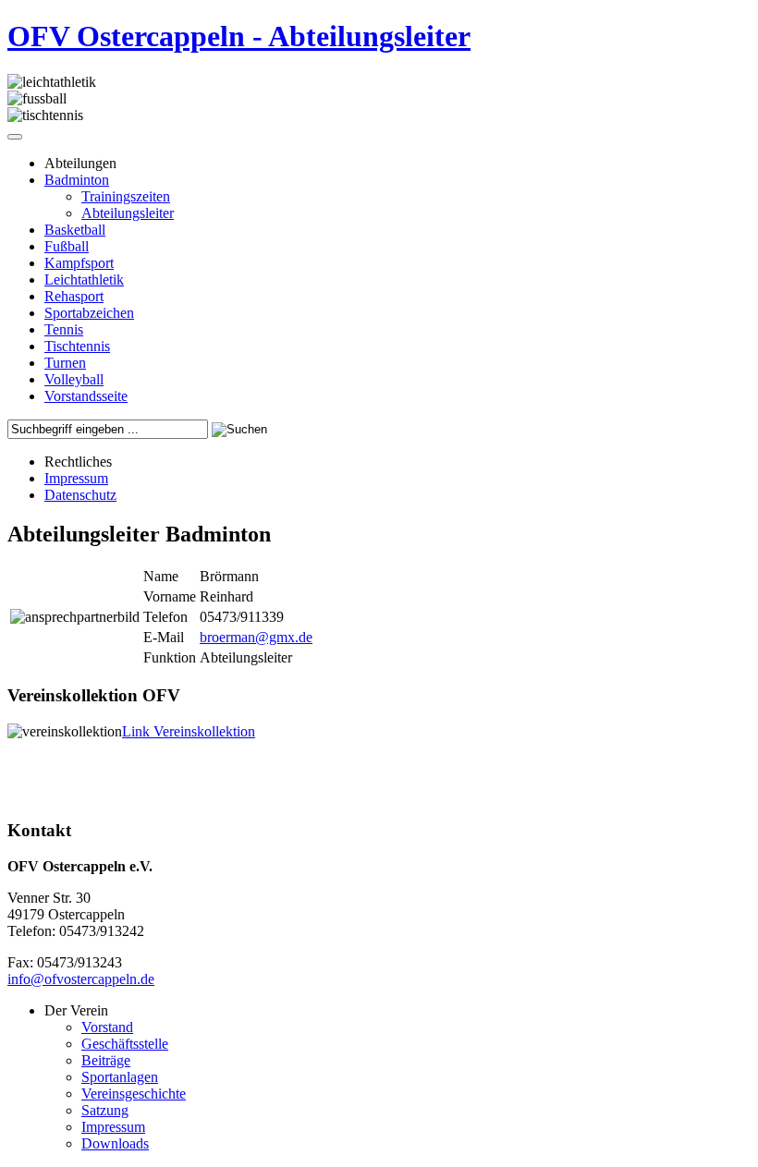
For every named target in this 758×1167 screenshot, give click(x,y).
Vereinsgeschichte (133, 1093)
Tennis (63, 329)
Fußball (66, 246)
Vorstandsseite (86, 396)
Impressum (76, 478)
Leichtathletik (84, 279)
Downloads (115, 1143)
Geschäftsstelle (124, 1044)
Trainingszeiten (125, 196)
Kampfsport (79, 263)
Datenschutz (80, 495)
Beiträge (105, 1060)
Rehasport (74, 296)
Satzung (104, 1110)
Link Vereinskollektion (188, 731)
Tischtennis (77, 346)
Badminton (76, 180)
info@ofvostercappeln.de (80, 979)
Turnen (65, 363)
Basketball (74, 229)
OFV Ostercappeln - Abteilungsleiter (239, 36)
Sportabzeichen (89, 313)
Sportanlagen (119, 1077)
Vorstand (107, 1027)
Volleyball (74, 379)
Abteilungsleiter (127, 213)
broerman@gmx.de (256, 637)
